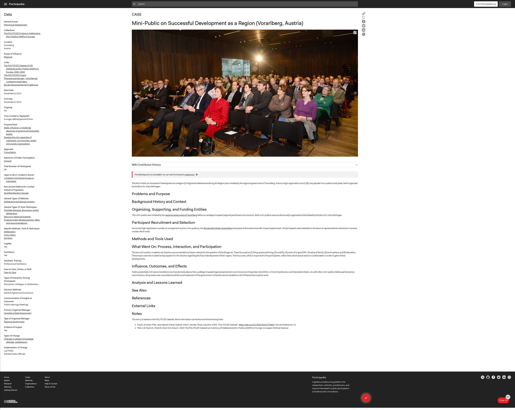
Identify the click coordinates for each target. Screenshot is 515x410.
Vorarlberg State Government (17, 313)
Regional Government (14, 321)
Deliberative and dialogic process (19, 201)
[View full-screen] (355, 32)
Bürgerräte (209, 228)
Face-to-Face (10, 272)
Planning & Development (15, 24)
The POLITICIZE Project (15, 75)
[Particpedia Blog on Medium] (482, 378)
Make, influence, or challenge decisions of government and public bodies (21, 131)
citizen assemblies (223, 228)
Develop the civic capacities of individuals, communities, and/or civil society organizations (20, 140)
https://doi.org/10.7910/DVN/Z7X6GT (256, 324)
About (47, 377)
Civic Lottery (10, 235)
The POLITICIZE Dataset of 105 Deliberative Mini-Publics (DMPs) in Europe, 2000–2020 (21, 68)
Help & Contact (51, 383)
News (47, 380)
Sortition (8, 238)
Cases (27, 377)
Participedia (16, 4)
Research (8, 383)
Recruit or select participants (17, 216)
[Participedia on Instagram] (509, 378)
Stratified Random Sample (16, 193)
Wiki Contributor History (146, 164)
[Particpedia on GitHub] (488, 378)
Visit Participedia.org (486, 4)
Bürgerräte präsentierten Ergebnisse (21, 84)
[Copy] (363, 14)
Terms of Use (50, 387)
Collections (29, 387)
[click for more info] (196, 174)
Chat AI (504, 399)
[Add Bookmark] (363, 18)
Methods (29, 380)
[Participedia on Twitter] (498, 378)
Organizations (31, 383)
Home (6, 377)
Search (7, 380)
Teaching (7, 387)
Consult (7, 161)
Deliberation (9, 231)
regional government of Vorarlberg (181, 215)
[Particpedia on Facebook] (493, 378)
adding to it (189, 174)
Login (505, 4)
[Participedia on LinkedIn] (504, 378)
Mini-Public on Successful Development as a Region (157, 153)
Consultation (10, 152)
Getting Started (10, 390)
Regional (8, 57)
